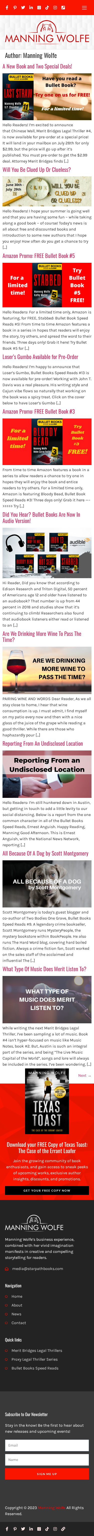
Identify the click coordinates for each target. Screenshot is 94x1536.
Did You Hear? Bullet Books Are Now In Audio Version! (41, 517)
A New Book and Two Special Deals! (37, 66)
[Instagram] (55, 8)
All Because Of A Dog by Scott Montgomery (45, 853)
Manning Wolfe (51, 1507)
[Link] (63, 1529)
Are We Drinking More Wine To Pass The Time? (42, 636)
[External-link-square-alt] (63, 8)
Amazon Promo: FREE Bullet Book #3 (39, 411)
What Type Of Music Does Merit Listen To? (44, 969)
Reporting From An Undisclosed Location (43, 743)
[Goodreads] (39, 8)
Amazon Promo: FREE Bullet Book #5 (39, 255)
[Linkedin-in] (31, 8)
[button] (84, 7)
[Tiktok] (47, 8)
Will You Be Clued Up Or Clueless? (37, 169)
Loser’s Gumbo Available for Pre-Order (40, 356)
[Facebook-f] (7, 8)
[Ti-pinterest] (15, 8)
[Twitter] (23, 8)
